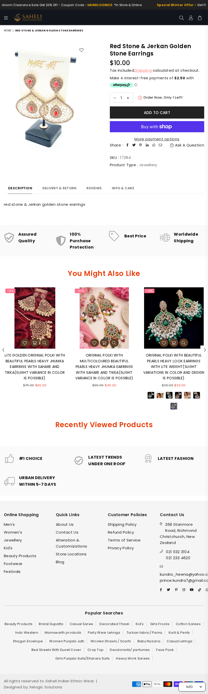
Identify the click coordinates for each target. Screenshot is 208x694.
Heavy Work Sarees (133, 658)
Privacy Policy (121, 548)
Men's (9, 524)
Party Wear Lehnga (104, 632)
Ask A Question (189, 145)
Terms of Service (124, 540)
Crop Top (95, 649)
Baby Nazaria (149, 641)
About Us (65, 524)
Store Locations (71, 554)
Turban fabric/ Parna (144, 632)
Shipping (143, 70)
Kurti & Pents (179, 632)
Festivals (12, 571)
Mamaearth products (63, 632)
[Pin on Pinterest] (140, 145)
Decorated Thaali (114, 624)
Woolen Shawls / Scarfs (111, 641)
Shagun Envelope (28, 641)
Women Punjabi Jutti (66, 641)
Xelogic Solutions (45, 687)
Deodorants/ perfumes (130, 649)
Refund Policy (121, 532)
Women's (13, 532)
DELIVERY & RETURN (59, 188)
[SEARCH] (181, 17)
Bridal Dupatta (51, 624)
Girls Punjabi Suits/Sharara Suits (82, 658)
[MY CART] (199, 17)
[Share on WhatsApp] (154, 145)
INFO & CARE (123, 188)
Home (7, 30)
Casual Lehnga (179, 641)
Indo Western (26, 632)
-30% (80, 291)
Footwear (13, 563)
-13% (10, 291)
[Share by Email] (160, 145)
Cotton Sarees (188, 624)
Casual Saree (81, 624)
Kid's (8, 548)
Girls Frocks (160, 624)
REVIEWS (94, 188)
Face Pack (165, 649)
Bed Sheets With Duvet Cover (56, 649)
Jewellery (13, 540)
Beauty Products (20, 555)
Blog (60, 562)
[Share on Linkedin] (147, 145)
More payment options (156, 139)
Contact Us (67, 532)
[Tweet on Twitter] (134, 145)
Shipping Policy (122, 524)
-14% (149, 291)
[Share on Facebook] (127, 145)
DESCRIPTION (20, 188)
